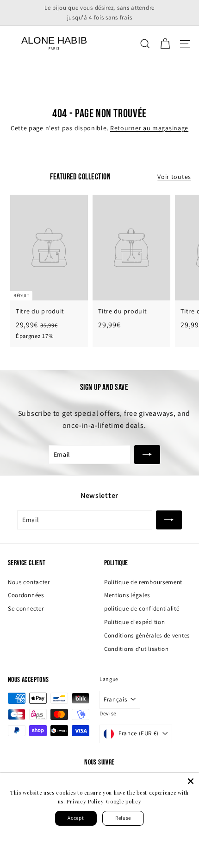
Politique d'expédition (134, 622)
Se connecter (26, 608)
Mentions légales (127, 595)
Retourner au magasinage (149, 128)
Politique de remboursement (143, 582)
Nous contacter (29, 582)
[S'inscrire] (147, 454)
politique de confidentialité (142, 608)
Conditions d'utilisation (136, 649)
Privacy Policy (85, 801)
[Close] (190, 781)
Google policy (123, 801)
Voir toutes (174, 176)
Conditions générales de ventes (147, 635)
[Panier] (165, 43)
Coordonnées (26, 595)
